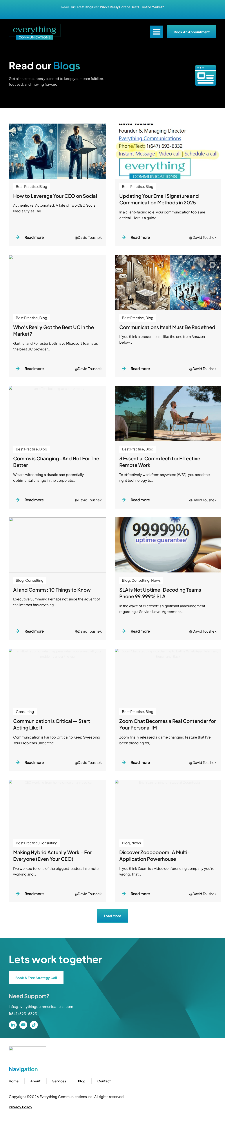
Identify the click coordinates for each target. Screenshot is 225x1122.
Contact (104, 1081)
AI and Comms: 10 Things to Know (52, 590)
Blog (81, 1081)
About (35, 1081)
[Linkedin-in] (13, 1025)
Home (13, 1081)
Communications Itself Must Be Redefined (167, 327)
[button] (156, 32)
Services (59, 1081)
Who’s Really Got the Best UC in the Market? (132, 7)
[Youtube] (23, 1025)
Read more (34, 237)
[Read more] (17, 237)
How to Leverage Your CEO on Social (55, 196)
